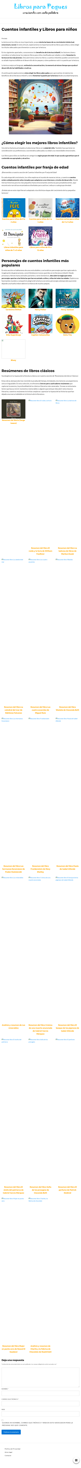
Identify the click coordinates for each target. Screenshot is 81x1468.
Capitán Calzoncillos (40, 335)
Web (3, 1409)
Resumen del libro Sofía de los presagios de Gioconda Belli (40, 1190)
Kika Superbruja (13, 335)
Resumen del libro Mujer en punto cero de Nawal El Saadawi (13, 1349)
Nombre (5, 1389)
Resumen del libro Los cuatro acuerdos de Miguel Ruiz (40, 710)
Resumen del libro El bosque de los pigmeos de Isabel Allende (67, 1028)
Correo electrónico (10, 1399)
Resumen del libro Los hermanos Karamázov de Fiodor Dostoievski (13, 869)
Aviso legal (8, 1452)
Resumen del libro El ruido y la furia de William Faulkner (40, 551)
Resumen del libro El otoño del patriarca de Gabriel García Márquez (13, 1190)
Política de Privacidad (12, 1449)
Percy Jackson (67, 310)
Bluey (13, 360)
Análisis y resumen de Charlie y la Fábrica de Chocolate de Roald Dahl (40, 1349)
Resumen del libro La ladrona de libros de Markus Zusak (67, 551)
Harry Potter (40, 310)
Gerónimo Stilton (13, 310)
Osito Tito (67, 335)
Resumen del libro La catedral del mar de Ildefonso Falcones (13, 710)
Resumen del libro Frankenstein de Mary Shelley (40, 869)
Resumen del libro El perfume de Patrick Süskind (67, 1190)
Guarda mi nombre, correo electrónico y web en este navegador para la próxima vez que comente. (37, 1424)
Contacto (8, 1455)
